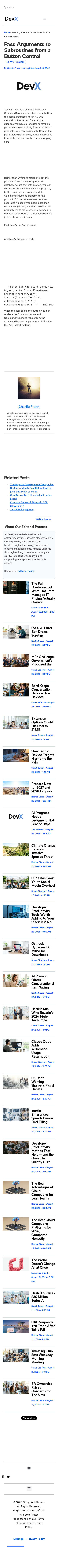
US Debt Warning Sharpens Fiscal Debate (42, 1083)
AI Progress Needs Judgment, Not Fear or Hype (42, 818)
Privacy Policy (36, 1538)
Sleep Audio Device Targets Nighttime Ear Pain (42, 756)
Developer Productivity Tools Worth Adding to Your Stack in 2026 (42, 914)
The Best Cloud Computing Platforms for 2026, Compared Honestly (43, 1229)
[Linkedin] (2, 1476)
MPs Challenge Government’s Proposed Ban (42, 660)
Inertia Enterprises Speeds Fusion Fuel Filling (42, 1116)
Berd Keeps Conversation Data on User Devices (41, 691)
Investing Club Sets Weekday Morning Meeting (42, 1356)
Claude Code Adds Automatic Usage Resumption (41, 1049)
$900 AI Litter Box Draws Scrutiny (41, 631)
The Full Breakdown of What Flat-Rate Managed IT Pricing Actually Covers (43, 592)
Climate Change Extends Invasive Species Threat (43, 851)
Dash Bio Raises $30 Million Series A (43, 1297)
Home (7, 32)
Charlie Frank (29, 407)
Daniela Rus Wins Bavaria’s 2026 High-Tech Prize (42, 1014)
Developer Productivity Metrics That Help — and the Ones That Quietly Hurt (42, 1152)
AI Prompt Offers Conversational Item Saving (42, 981)
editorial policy (26, 571)
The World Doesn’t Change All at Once (43, 1264)
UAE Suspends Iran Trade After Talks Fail (43, 1326)
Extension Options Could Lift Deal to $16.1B (42, 724)
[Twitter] (8, 1476)
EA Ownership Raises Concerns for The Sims (41, 1389)
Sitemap (18, 1538)
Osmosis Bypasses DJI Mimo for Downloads (41, 949)
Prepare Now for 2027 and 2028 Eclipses (41, 787)
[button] (44, 18)
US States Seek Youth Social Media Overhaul (43, 882)
